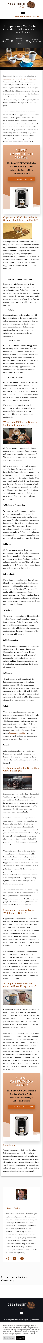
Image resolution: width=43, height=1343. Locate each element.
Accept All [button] (20, 1338)
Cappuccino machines (17, 733)
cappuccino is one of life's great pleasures (19, 78)
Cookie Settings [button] (9, 1338)
